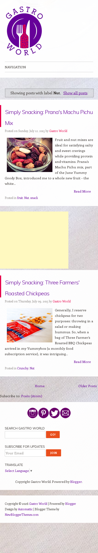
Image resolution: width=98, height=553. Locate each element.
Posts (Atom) (31, 417)
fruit (20, 209)
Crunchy (22, 390)
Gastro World (58, 142)
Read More (82, 202)
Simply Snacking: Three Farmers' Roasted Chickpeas (43, 303)
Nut (26, 209)
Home (40, 407)
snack (34, 209)
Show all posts (75, 92)
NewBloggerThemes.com (22, 536)
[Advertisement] (34, 251)
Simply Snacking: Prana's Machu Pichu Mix (46, 121)
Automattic (25, 531)
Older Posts (87, 407)
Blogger (76, 503)
